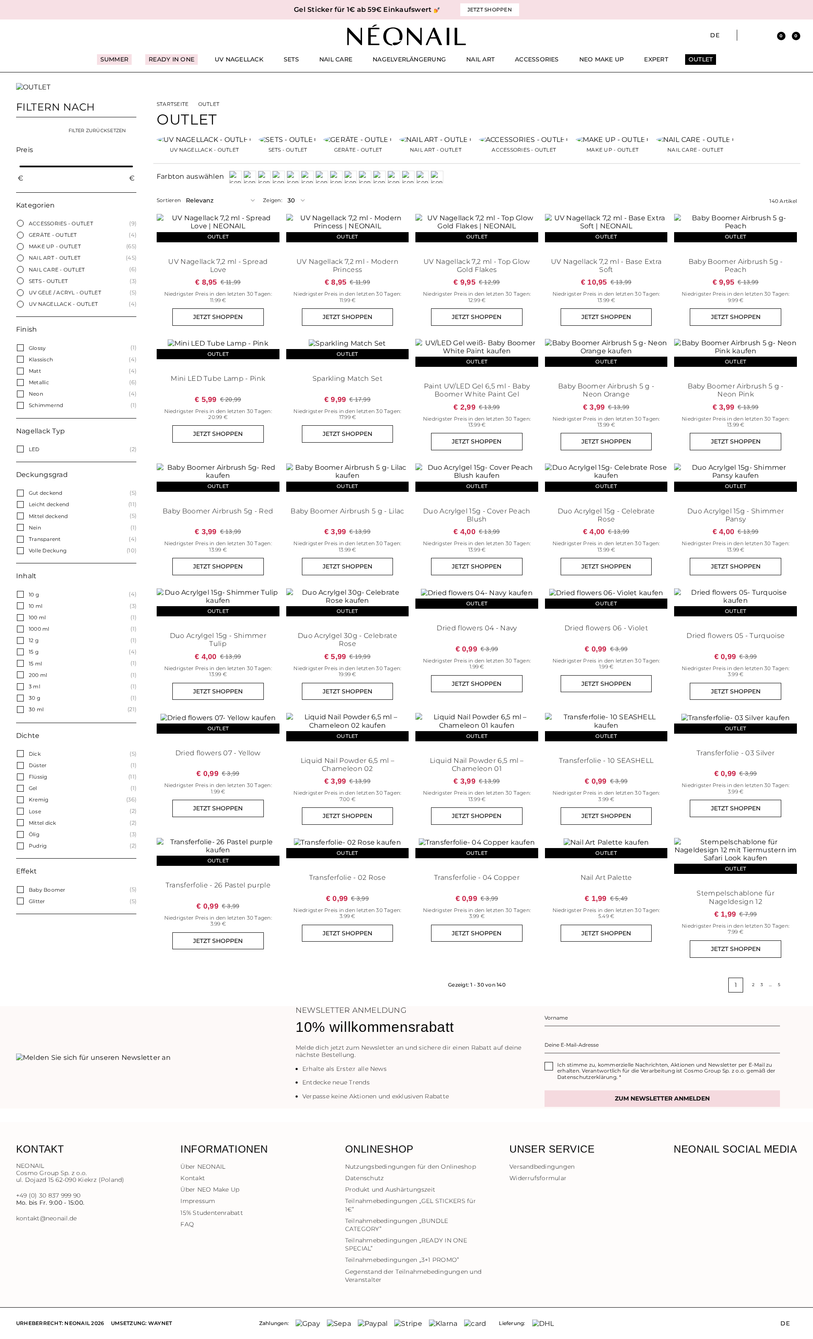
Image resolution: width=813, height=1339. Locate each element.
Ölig (34, 834)
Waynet (160, 1323)
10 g (34, 594)
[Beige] (235, 177)
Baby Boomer (47, 890)
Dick (35, 754)
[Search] (748, 35)
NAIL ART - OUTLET (54, 258)
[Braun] (264, 177)
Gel (33, 788)
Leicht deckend (49, 504)
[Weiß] (437, 177)
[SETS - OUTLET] (288, 139)
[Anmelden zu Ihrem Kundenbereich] (763, 35)
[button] (160, 9)
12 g (34, 640)
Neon (36, 394)
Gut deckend (46, 493)
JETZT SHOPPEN (218, 317)
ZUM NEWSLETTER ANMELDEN (662, 1098)
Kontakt (192, 1178)
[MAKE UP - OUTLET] (613, 139)
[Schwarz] (379, 177)
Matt (35, 371)
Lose (35, 811)
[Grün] (307, 177)
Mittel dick (42, 823)
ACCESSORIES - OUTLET (61, 223)
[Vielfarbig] (408, 177)
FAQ (187, 1224)
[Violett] (422, 177)
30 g (34, 698)
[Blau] (249, 177)
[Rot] (365, 177)
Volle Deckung (47, 550)
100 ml (37, 617)
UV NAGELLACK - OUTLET (63, 304)
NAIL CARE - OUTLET (57, 269)
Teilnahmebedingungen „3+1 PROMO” (402, 1260)
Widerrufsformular (538, 1178)
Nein (35, 527)
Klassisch (41, 359)
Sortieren (169, 200)
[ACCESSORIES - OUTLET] (524, 139)
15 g (34, 652)
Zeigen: (272, 200)
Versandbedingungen (542, 1166)
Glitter (37, 901)
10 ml (35, 606)
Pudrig (38, 846)
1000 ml (39, 629)
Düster (38, 765)
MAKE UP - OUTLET (55, 246)
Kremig (38, 799)
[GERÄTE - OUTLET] (358, 139)
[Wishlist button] (271, 222)
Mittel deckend (48, 516)
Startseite (172, 104)
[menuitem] (114, 63)
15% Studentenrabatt (211, 1213)
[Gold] (293, 177)
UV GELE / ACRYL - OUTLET (65, 292)
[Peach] (336, 177)
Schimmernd (46, 405)
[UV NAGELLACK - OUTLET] (204, 139)
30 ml (36, 709)
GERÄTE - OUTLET (53, 235)
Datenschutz (364, 1178)
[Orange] (321, 177)
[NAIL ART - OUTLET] (435, 139)
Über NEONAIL (202, 1166)
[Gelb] (278, 177)
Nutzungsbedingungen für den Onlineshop (410, 1166)
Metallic (39, 382)
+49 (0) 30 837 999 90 (48, 1195)
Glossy (37, 348)
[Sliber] (393, 177)
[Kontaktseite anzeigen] (35, 35)
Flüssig (38, 776)
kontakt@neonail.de (46, 1218)
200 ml (38, 675)
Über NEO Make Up (209, 1189)
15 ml (35, 663)
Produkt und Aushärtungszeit (390, 1189)
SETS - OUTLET (48, 281)
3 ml (34, 686)
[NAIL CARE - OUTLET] (695, 139)
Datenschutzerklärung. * (589, 1077)
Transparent (45, 539)
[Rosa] (350, 177)
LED (34, 449)
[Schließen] (794, 9)
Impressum (197, 1201)
